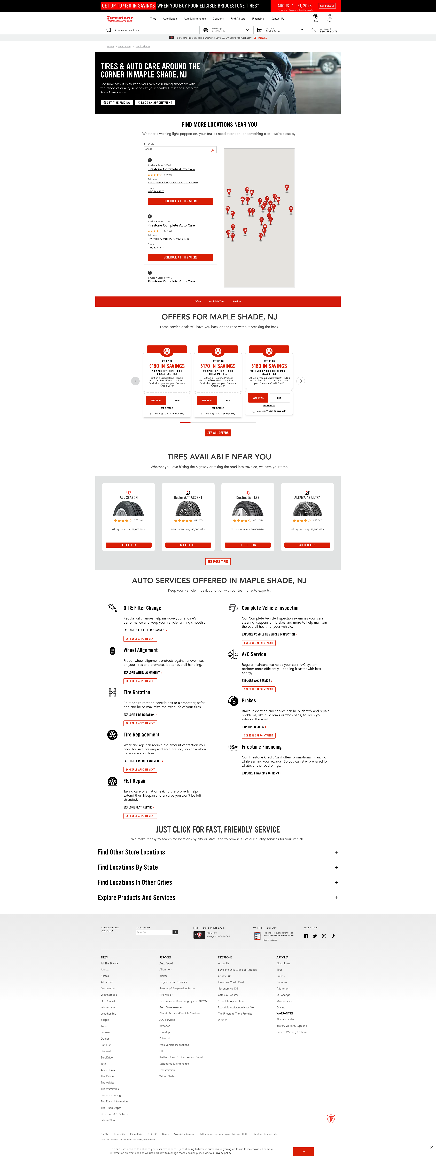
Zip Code (149, 144)
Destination (108, 988)
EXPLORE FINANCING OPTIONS (260, 773)
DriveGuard (108, 1001)
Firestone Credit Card (231, 982)
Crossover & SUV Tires (114, 1114)
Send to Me (156, 400)
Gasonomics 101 (228, 988)
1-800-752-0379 (328, 31)
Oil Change (283, 995)
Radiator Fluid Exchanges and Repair (181, 1057)
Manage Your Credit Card (218, 937)
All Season (107, 982)
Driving (281, 1007)
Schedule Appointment (232, 1001)
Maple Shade (143, 46)
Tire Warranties (110, 1089)
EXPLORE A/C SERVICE (256, 680)
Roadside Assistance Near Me (236, 1007)
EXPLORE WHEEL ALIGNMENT (141, 672)
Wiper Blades (167, 1076)
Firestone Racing (111, 1095)
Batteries (164, 1026)
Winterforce (108, 1007)
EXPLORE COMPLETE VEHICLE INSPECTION (268, 634)
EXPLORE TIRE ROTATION (138, 714)
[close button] (431, 1147)
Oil (161, 1051)
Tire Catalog (108, 1076)
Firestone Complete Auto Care (171, 169)
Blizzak (105, 976)
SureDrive (107, 1057)
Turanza (105, 1026)
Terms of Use (120, 1134)
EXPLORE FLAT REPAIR (137, 807)
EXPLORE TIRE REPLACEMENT (142, 761)
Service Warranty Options (292, 1032)
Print (178, 400)
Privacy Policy (136, 1134)
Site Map (105, 1134)
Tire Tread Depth (111, 1108)
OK (303, 1151)
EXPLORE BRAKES (253, 727)
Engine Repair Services (173, 982)
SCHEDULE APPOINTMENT (140, 639)
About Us (223, 963)
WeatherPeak (109, 995)
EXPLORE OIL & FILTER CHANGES (144, 630)
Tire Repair (165, 995)
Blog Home (283, 963)
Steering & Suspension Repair (177, 988)
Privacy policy (223, 1153)
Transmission (167, 1070)
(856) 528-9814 (156, 248)
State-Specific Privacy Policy (265, 1134)
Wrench (222, 1020)
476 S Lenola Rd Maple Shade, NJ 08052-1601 (173, 183)
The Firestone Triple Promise (235, 1014)
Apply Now (212, 933)
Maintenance (284, 1001)
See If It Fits (129, 545)
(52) (170, 231)
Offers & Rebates (228, 995)
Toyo (103, 1064)
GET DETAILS (260, 37)
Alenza (105, 969)
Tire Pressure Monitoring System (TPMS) (183, 1001)
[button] (153, 19)
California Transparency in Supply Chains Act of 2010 (224, 1134)
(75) (201, 521)
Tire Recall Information (114, 1101)
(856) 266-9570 (156, 191)
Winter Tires (108, 1120)
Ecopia (105, 1020)
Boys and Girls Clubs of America (237, 970)
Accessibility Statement (184, 1134)
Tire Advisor (108, 1082)
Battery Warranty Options (292, 1026)
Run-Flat (106, 1045)
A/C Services (167, 1020)
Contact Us (224, 976)
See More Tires (218, 561)
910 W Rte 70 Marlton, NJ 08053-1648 (168, 239)
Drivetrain (165, 1038)
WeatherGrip (108, 1014)
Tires (279, 970)
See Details (167, 408)
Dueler (105, 1039)
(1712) (260, 521)
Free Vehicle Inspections (174, 1045)
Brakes (163, 976)
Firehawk (106, 1051)
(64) (170, 175)
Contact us (107, 931)
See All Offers (218, 432)
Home (110, 46)
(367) (320, 521)
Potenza (105, 1032)
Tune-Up (164, 1032)
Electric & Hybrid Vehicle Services (179, 1013)
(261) (141, 521)
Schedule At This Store (180, 201)
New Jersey (124, 46)
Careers (165, 1134)
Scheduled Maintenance (174, 1064)
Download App (270, 940)
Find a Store (214, 147)
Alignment (165, 969)
